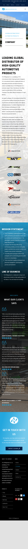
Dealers (17, 470)
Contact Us (18, 477)
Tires (4, 492)
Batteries (5, 500)
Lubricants (5, 503)
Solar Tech (5, 507)
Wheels (4, 496)
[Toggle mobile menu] (25, 9)
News (17, 473)
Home (17, 462)
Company (18, 466)
